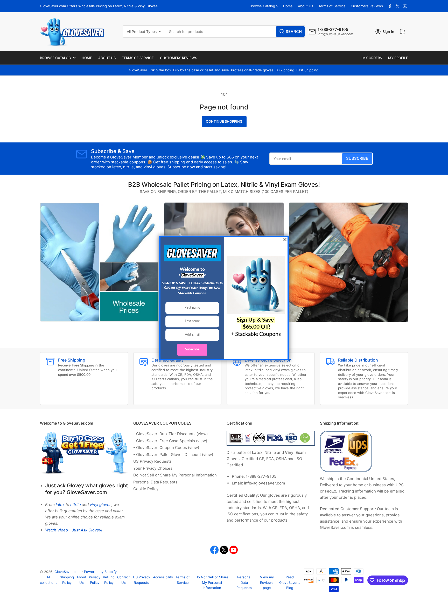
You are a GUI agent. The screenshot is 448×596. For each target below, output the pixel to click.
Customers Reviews (367, 6)
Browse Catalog (262, 6)
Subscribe (357, 158)
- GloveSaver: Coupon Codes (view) (166, 447)
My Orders (372, 58)
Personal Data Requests (155, 482)
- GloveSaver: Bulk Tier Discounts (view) (170, 433)
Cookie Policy (145, 488)
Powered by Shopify (100, 572)
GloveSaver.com (67, 572)
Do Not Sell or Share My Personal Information (175, 475)
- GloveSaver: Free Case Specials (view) (170, 440)
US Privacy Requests (152, 461)
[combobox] (235, 31)
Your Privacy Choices (152, 468)
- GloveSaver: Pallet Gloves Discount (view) (173, 454)
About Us (305, 6)
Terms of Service (332, 6)
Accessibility (163, 577)
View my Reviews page (267, 582)
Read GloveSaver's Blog (289, 582)
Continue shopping (224, 121)
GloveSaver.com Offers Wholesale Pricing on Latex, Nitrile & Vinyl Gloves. (99, 6)
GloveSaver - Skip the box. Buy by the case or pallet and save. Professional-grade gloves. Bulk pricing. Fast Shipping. (224, 70)
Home (288, 6)
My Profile (398, 58)
